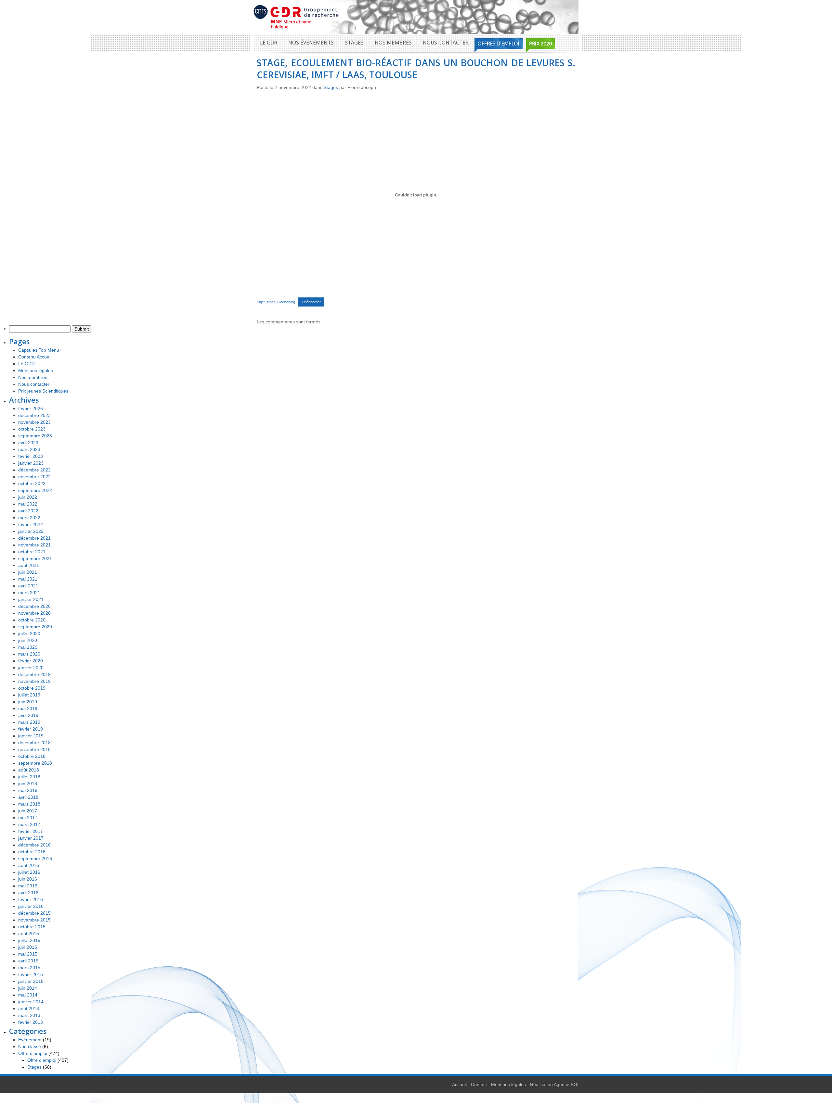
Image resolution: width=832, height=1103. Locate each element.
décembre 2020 (34, 606)
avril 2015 (28, 960)
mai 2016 (27, 885)
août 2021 (28, 565)
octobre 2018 (32, 756)
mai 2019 (27, 708)
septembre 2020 (35, 626)
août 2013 (28, 1008)
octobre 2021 (32, 551)
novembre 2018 (34, 749)
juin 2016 (27, 879)
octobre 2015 (32, 926)
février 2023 (30, 456)
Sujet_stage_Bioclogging (276, 302)
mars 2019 (29, 722)
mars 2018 (29, 804)
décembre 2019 (34, 674)
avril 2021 (28, 585)
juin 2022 (27, 497)
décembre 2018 (34, 742)
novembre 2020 (34, 613)
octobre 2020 (32, 619)
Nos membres (393, 42)
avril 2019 (28, 715)
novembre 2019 (34, 681)
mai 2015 (27, 954)
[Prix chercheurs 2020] (540, 45)
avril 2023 (28, 442)
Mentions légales (35, 370)
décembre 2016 (34, 844)
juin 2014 (27, 988)
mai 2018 (27, 790)
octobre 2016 (32, 851)
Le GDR (268, 42)
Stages (354, 42)
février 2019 (30, 729)
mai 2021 (27, 579)
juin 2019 (27, 701)
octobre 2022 (32, 483)
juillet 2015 (29, 940)
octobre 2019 (32, 688)
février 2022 (30, 524)
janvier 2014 (31, 1001)
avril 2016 (28, 892)
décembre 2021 (34, 538)
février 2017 (30, 831)
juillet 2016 (29, 872)
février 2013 (30, 1022)
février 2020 (30, 660)
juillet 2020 (29, 633)
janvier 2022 (31, 531)
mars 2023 (29, 449)
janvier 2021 (31, 599)
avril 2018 (28, 797)
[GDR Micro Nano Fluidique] (296, 16)
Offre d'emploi (32, 1053)
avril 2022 (28, 510)
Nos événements (311, 42)
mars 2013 (29, 1015)
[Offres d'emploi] (498, 45)
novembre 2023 (34, 422)
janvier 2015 (31, 981)
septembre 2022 (35, 490)
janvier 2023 (31, 463)
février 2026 (30, 408)
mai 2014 (27, 994)
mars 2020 (29, 654)
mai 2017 (27, 817)
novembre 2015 (34, 919)
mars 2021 (29, 592)
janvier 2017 (31, 838)
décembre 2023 (34, 415)
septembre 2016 (35, 858)
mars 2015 (29, 967)
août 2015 (28, 933)
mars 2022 (29, 517)
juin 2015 (27, 947)
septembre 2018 (35, 763)
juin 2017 (27, 810)
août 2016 (28, 865)
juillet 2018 (29, 776)
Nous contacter (446, 42)
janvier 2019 (31, 735)
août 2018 (28, 769)
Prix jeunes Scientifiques (43, 391)
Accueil (459, 1084)
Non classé (29, 1046)
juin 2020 (27, 640)
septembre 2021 (35, 558)
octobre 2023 (32, 429)
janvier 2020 (31, 667)
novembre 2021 (34, 544)
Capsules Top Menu (38, 350)
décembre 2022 (34, 469)
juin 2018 (27, 783)
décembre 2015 (34, 913)
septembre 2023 (35, 435)
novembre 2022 (34, 476)
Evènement (30, 1039)
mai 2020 (27, 647)
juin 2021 (27, 572)
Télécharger (311, 302)
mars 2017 (29, 824)
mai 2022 (27, 504)
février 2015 (30, 974)
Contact (479, 1084)
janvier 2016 (31, 906)
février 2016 (30, 899)
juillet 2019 (29, 694)
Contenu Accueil (34, 356)
